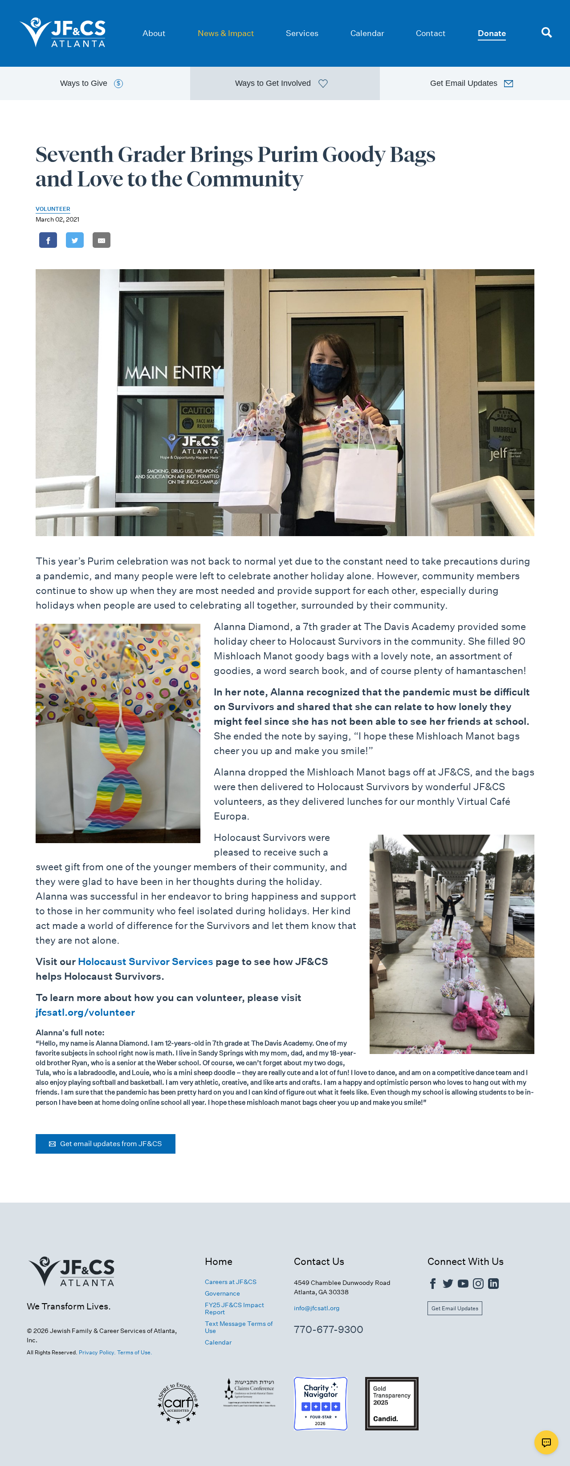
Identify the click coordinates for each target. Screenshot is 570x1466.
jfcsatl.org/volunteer (85, 1012)
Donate (492, 33)
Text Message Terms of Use (239, 1327)
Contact (431, 33)
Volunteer (53, 209)
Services (302, 33)
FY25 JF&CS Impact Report (234, 1308)
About (154, 33)
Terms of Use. (134, 1352)
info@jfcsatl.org (317, 1308)
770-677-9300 (328, 1329)
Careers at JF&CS (230, 1282)
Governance (222, 1293)
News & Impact (226, 33)
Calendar (367, 33)
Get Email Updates (455, 1308)
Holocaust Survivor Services (145, 961)
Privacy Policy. (97, 1352)
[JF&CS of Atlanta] (71, 1296)
